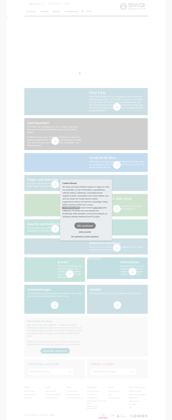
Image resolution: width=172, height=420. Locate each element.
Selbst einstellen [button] (85, 232)
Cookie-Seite (97, 208)
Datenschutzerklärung (71, 208)
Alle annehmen (85, 225)
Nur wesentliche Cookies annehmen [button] (85, 237)
